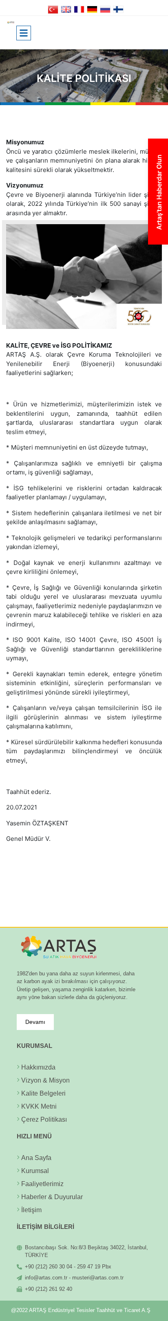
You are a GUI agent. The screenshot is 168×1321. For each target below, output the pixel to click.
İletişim (31, 1209)
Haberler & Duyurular (52, 1196)
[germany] (92, 8)
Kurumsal (35, 1170)
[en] (66, 8)
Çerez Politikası (44, 1119)
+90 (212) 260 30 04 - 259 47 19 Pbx (68, 1267)
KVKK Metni (39, 1106)
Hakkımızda (38, 1067)
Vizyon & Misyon (45, 1080)
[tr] (53, 8)
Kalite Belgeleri (43, 1093)
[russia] (105, 8)
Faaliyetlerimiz (42, 1183)
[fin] (118, 8)
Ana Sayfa (36, 1157)
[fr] (79, 8)
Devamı (35, 1022)
